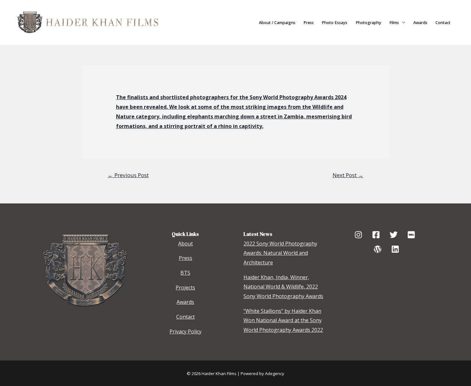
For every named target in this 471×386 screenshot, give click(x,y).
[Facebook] (376, 234)
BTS (185, 272)
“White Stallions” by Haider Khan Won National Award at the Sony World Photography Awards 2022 (283, 320)
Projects (185, 287)
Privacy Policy (185, 331)
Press (308, 22)
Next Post (348, 175)
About (185, 243)
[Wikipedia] (377, 249)
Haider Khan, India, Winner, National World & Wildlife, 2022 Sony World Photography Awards (283, 287)
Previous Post (128, 175)
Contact (442, 22)
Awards (420, 22)
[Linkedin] (395, 249)
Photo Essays (334, 22)
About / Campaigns (277, 22)
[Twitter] (393, 234)
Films (394, 22)
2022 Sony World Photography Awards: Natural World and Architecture (280, 253)
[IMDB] (411, 234)
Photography (368, 22)
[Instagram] (358, 234)
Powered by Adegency (262, 373)
